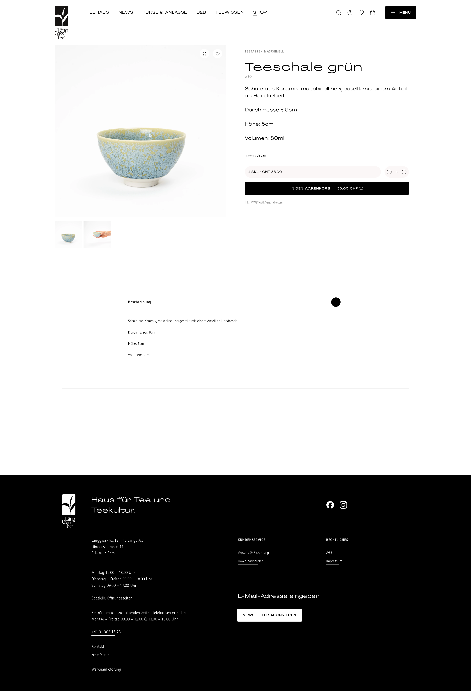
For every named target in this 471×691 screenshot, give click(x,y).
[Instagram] (343, 505)
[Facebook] (330, 505)
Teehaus (98, 12)
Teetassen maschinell (264, 51)
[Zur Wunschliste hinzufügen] (217, 53)
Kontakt (97, 647)
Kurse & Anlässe (165, 12)
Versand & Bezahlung (253, 553)
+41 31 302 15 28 (106, 632)
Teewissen (229, 12)
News (126, 12)
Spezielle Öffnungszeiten (111, 599)
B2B (201, 12)
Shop (260, 12)
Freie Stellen (101, 655)
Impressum (334, 561)
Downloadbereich (250, 561)
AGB (329, 553)
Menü (405, 12)
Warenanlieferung (106, 670)
